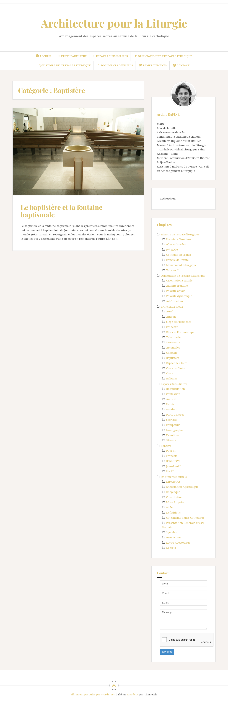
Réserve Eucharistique (180, 332)
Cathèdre (172, 327)
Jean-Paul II (173, 466)
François (171, 456)
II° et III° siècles (176, 244)
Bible (169, 507)
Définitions (173, 512)
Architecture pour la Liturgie (114, 23)
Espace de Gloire (176, 363)
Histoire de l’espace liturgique (180, 234)
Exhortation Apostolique (182, 486)
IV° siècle (172, 249)
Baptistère (172, 358)
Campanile (173, 425)
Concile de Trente (177, 260)
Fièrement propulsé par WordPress (93, 694)
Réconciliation (175, 388)
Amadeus (133, 694)
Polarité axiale (175, 290)
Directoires (173, 481)
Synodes (171, 532)
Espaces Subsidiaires (174, 384)
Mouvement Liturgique (181, 265)
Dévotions (172, 435)
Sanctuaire (173, 342)
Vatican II (172, 270)
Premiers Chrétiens (178, 239)
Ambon (171, 316)
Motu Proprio (175, 502)
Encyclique (173, 492)
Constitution (174, 497)
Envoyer (167, 651)
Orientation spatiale (179, 280)
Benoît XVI (173, 461)
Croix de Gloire (175, 368)
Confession (173, 394)
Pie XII (170, 471)
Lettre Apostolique (178, 542)
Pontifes (166, 446)
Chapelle (171, 352)
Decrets (171, 547)
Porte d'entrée (175, 414)
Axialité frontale (177, 285)
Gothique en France (178, 254)
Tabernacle (173, 337)
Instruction (173, 537)
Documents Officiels (174, 476)
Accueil (171, 399)
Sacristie (171, 419)
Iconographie (174, 430)
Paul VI (170, 450)
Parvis (170, 404)
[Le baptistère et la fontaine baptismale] (78, 153)
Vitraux (171, 440)
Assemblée (173, 347)
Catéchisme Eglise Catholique (185, 517)
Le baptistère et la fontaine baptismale (61, 211)
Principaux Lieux (172, 306)
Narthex (171, 409)
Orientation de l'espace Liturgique (183, 275)
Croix (169, 373)
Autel (169, 311)
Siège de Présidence (178, 321)
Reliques (171, 378)
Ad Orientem (174, 301)
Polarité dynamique (179, 296)
